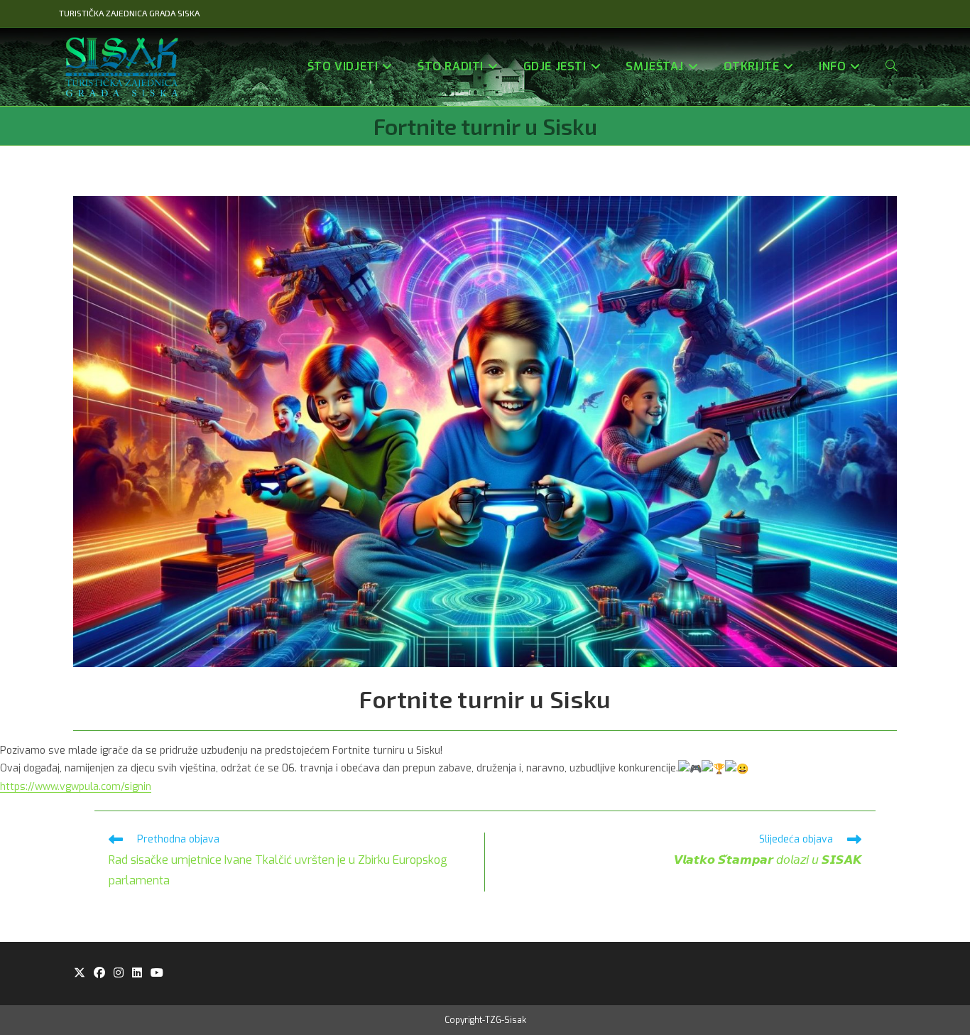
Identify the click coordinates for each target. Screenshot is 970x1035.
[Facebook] (99, 973)
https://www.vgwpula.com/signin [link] (75, 786)
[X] (79, 973)
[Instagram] (119, 973)
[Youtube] (157, 973)
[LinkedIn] (137, 973)
